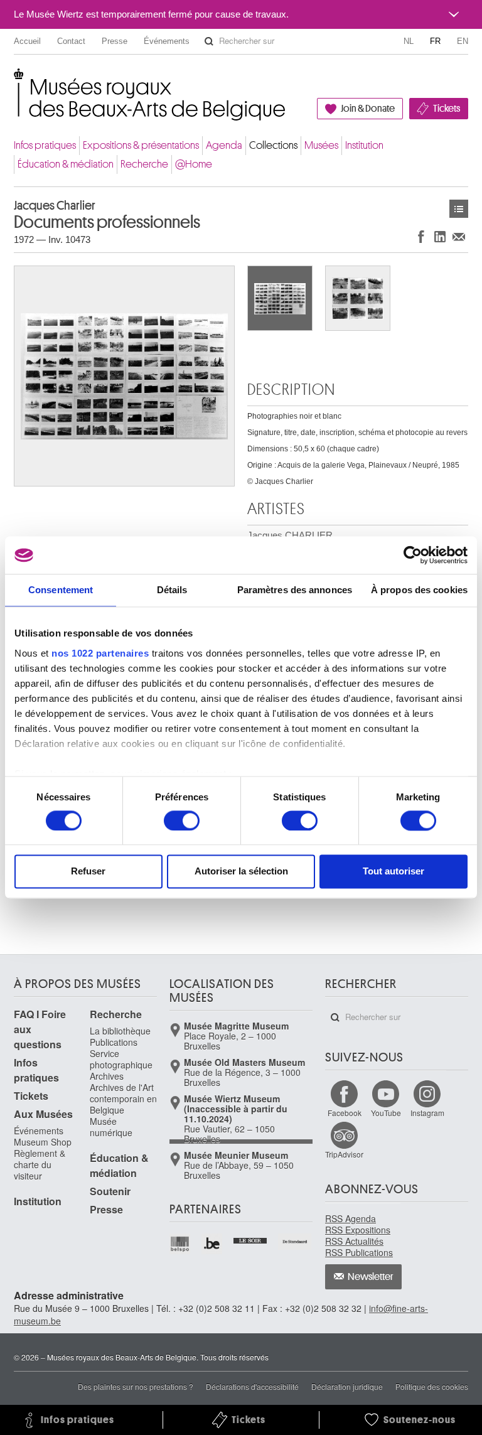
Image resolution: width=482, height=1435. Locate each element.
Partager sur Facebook (421, 236)
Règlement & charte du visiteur (39, 1164)
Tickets (446, 109)
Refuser (88, 871)
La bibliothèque (120, 1030)
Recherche (144, 164)
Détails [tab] (172, 589)
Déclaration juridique (347, 1386)
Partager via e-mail (458, 236)
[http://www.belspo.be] (180, 1243)
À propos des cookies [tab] (419, 589)
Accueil (27, 41)
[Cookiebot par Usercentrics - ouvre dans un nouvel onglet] (413, 555)
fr (435, 41)
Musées (321, 145)
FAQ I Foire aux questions (40, 1029)
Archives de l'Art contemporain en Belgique (123, 1098)
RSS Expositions (357, 1229)
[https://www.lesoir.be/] (250, 1239)
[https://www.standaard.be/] (295, 1241)
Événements (167, 41)
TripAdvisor (344, 1154)
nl (409, 41)
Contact (71, 41)
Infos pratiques (45, 145)
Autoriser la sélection (241, 871)
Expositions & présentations (141, 145)
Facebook (345, 1112)
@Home (193, 164)
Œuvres (458, 209)
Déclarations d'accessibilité (252, 1386)
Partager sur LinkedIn (440, 236)
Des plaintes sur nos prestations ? (135, 1386)
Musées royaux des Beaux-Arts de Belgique (15, 81)
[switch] (182, 820)
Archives (107, 1076)
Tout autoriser (393, 871)
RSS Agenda (350, 1218)
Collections (273, 145)
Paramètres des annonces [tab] (294, 589)
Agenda (224, 145)
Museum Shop (43, 1141)
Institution (364, 145)
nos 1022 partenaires (100, 653)
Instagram (427, 1112)
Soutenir (110, 1191)
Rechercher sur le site (209, 41)
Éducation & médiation (66, 164)
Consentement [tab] (60, 589)
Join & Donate (368, 109)
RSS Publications (359, 1252)
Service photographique (121, 1059)
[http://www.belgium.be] (212, 1243)
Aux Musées (43, 1114)
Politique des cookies (431, 1386)
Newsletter (371, 1277)
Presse (114, 41)
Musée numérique (111, 1126)
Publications (113, 1042)
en (462, 41)
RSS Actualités (354, 1241)
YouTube (386, 1112)
